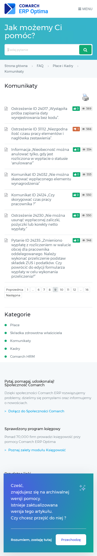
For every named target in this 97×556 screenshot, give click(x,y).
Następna (13, 295)
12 (74, 289)
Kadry (15, 348)
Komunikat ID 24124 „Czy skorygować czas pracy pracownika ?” (33, 199)
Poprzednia (14, 289)
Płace (15, 325)
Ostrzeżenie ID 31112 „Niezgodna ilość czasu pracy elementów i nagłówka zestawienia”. (39, 133)
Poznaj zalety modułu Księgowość (37, 450)
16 (86, 289)
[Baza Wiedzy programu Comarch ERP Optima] (26, 8)
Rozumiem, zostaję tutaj (31, 540)
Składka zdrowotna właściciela (36, 333)
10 (61, 289)
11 (68, 289)
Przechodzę (71, 540)
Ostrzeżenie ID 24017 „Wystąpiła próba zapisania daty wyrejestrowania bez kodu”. (39, 113)
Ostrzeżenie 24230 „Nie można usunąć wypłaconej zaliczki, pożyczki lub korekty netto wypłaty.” (38, 222)
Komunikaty (20, 341)
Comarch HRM (22, 356)
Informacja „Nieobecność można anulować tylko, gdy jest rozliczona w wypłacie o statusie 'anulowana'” (40, 156)
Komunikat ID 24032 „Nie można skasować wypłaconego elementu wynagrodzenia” (41, 179)
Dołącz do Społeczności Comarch (36, 411)
